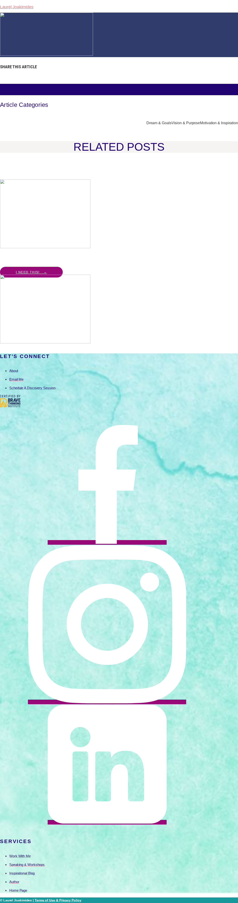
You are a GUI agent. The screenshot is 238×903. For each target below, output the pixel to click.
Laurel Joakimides (16, 7)
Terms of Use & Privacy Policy (58, 900)
